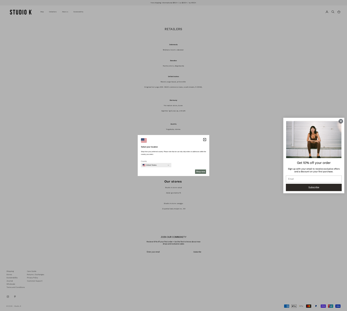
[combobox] (150, 165)
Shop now (200, 172)
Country (144, 161)
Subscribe (313, 187)
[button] (204, 139)
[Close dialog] (340, 121)
